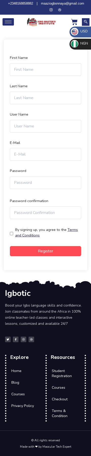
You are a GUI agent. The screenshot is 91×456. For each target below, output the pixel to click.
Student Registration (62, 373)
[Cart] (74, 22)
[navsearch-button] (85, 22)
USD (83, 31)
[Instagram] (51, 10)
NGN (83, 43)
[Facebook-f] (15, 339)
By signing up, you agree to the (46, 232)
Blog (15, 382)
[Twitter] (34, 10)
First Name (19, 57)
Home (16, 370)
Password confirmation (29, 200)
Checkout (59, 399)
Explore (19, 357)
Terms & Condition (59, 413)
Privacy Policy (22, 405)
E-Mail (15, 142)
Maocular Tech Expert (56, 447)
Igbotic (18, 293)
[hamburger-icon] (8, 22)
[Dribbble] (31, 339)
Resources (63, 357)
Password (18, 170)
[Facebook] (42, 10)
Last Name (19, 86)
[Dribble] (59, 10)
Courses (18, 394)
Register (45, 251)
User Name (19, 114)
